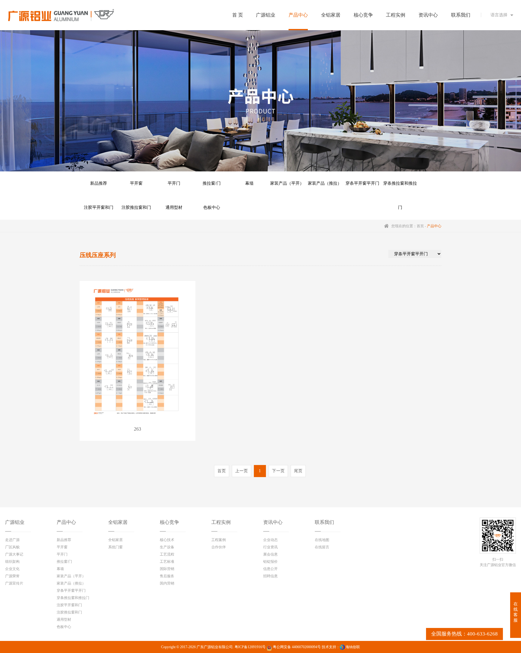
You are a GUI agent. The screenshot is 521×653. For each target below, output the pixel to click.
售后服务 (167, 576)
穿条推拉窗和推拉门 (400, 188)
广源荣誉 (12, 576)
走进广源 (12, 540)
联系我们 (324, 522)
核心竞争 (169, 522)
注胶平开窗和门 (98, 207)
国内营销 (167, 583)
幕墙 (249, 183)
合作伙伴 (218, 547)
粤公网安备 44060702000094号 (296, 647)
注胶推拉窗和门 (136, 207)
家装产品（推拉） (325, 183)
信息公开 (270, 569)
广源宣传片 (14, 583)
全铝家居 (118, 522)
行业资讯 (270, 547)
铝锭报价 (270, 561)
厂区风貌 (12, 547)
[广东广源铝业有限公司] (61, 15)
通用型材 (174, 207)
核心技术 (167, 540)
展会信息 (270, 554)
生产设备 (167, 547)
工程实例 (221, 522)
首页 (420, 226)
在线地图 (322, 540)
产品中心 (66, 522)
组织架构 (12, 561)
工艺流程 (167, 554)
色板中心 (211, 207)
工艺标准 (167, 561)
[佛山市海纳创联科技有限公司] (342, 647)
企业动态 (270, 540)
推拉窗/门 (212, 183)
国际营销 (167, 569)
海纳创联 (353, 647)
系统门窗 (115, 547)
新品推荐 (98, 183)
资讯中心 (273, 522)
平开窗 (136, 183)
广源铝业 (14, 522)
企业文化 (12, 569)
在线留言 (322, 547)
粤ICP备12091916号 (250, 647)
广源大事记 (14, 554)
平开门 (174, 183)
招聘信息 (270, 576)
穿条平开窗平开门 (362, 183)
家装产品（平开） (287, 183)
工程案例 (218, 540)
